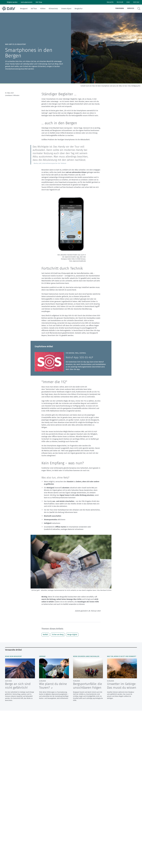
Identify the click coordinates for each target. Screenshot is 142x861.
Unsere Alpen (66, 9)
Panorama (119, 8)
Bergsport (24, 9)
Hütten (42, 9)
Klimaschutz (53, 9)
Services (130, 8)
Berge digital (72, 635)
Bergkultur (79, 9)
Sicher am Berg (57, 635)
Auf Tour (34, 9)
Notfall (45, 635)
